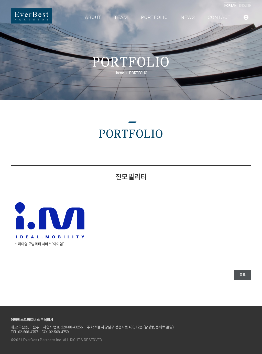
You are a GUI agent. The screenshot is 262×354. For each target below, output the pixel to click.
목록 (242, 275)
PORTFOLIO (154, 17)
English (245, 5)
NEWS (188, 17)
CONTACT (219, 17)
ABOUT (93, 17)
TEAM (121, 17)
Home (119, 73)
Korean (230, 5)
